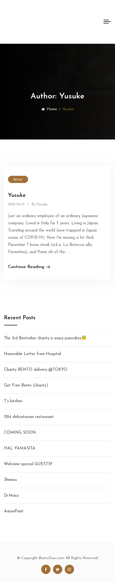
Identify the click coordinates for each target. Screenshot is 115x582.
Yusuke (17, 195)
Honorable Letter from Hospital (32, 354)
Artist (18, 179)
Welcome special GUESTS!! (28, 464)
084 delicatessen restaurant (29, 417)
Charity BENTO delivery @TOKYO (35, 370)
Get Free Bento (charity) (26, 386)
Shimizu (10, 480)
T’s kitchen (13, 401)
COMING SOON (20, 433)
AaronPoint (14, 511)
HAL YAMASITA (19, 449)
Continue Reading (26, 267)
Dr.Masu (11, 496)
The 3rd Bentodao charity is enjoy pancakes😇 (45, 338)
